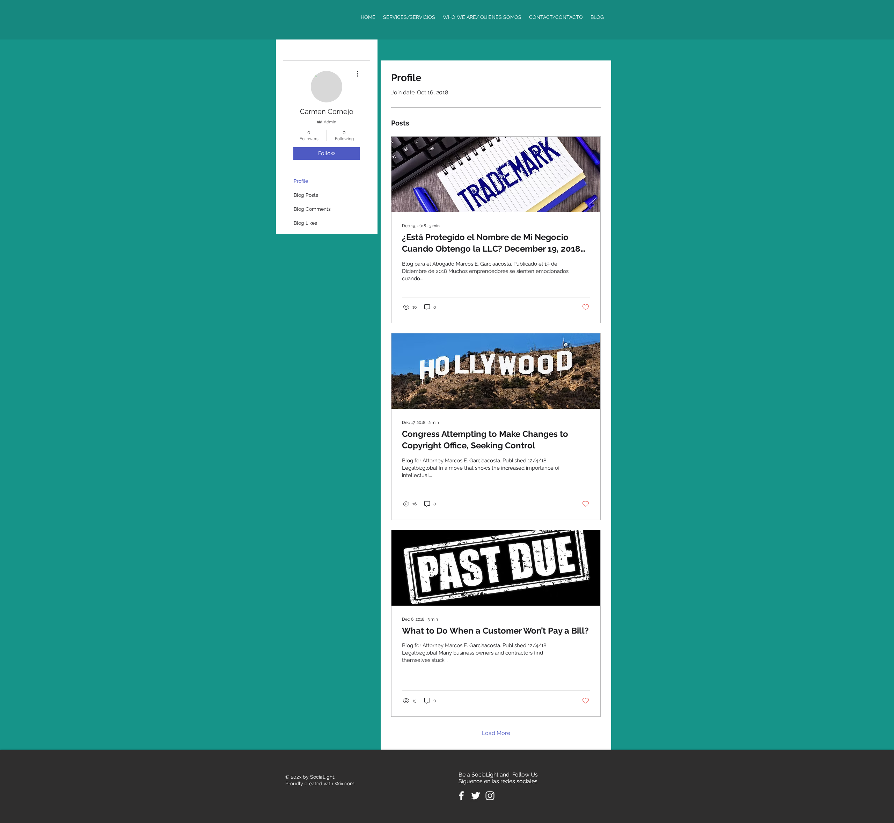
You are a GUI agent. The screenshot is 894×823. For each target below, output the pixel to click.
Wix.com (344, 783)
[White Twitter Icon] (476, 796)
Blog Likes (305, 223)
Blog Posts (306, 195)
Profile (301, 181)
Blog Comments (312, 209)
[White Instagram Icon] (490, 796)
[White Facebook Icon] (461, 796)
